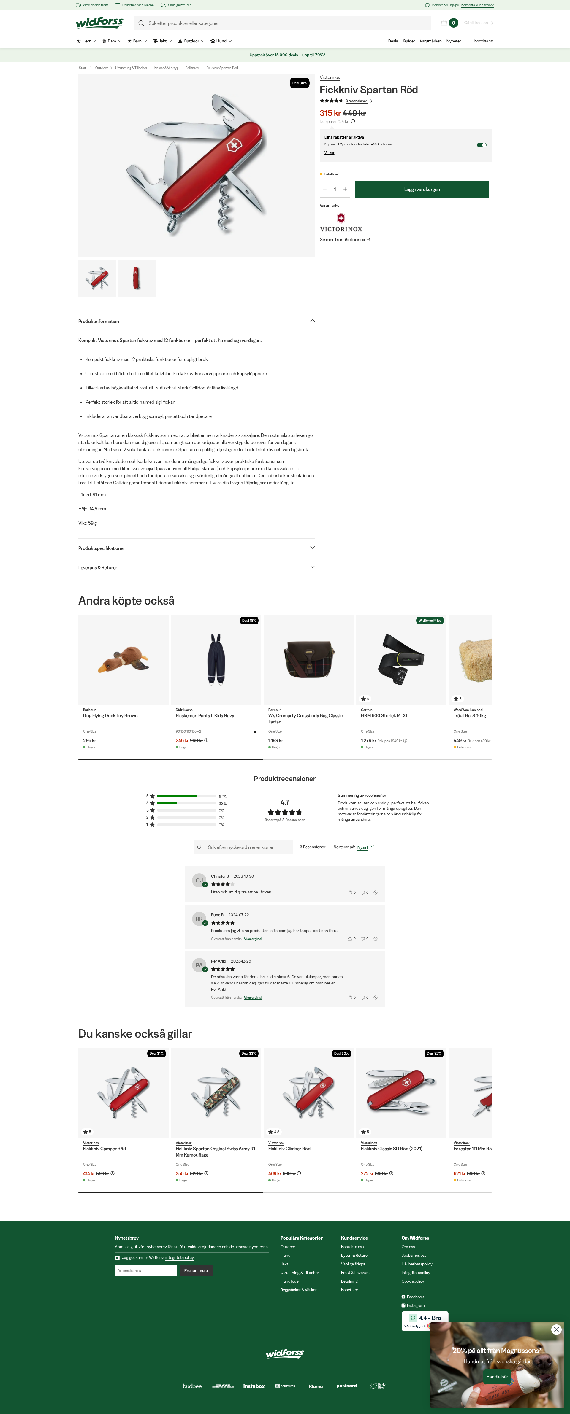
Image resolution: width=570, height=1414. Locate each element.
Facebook (415, 1297)
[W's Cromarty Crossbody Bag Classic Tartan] (309, 660)
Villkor (329, 152)
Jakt (284, 1264)
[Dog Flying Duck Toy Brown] (123, 660)
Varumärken (431, 41)
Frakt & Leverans (355, 1272)
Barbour (89, 709)
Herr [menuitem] (87, 41)
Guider (409, 41)
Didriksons (184, 709)
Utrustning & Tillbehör (131, 68)
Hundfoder (290, 1281)
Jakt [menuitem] (163, 41)
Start (82, 68)
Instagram (416, 1305)
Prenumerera (196, 1270)
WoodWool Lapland (468, 709)
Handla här (497, 1377)
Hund (286, 1255)
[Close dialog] (556, 1329)
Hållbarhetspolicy (417, 1264)
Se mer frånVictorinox (342, 239)
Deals (393, 41)
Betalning (349, 1281)
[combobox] (366, 847)
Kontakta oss (483, 41)
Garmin (367, 709)
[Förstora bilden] (196, 165)
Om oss (408, 1246)
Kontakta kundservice (477, 5)
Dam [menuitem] (112, 41)
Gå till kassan (476, 22)
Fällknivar (193, 68)
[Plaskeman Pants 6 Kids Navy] (216, 660)
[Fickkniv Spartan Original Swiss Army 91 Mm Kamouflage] (216, 1093)
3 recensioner (356, 100)
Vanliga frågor (353, 1264)
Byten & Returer (355, 1255)
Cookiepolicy (413, 1281)
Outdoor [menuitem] (191, 41)
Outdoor (101, 68)
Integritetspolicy (416, 1272)
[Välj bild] (97, 278)
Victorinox (330, 77)
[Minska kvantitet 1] (325, 189)
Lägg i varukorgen (422, 189)
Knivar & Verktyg (166, 68)
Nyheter (453, 41)
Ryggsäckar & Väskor (299, 1289)
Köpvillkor (349, 1289)
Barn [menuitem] (137, 41)
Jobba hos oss (414, 1255)
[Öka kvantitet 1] (345, 189)
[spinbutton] (335, 189)
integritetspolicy (179, 1257)
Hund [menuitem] (221, 41)
